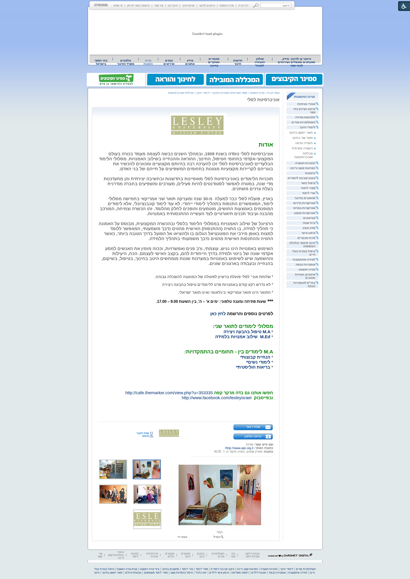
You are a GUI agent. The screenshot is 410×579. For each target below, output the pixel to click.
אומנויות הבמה (305, 264)
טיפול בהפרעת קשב (181, 572)
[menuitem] (296, 62)
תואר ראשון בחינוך (301, 132)
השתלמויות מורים (303, 122)
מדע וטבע (309, 228)
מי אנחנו (118, 5)
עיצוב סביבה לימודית (301, 178)
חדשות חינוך (237, 62)
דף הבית (243, 5)
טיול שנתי (309, 223)
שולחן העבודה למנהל (260, 62)
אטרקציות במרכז (304, 208)
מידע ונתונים (190, 62)
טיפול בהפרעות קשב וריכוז (116, 555)
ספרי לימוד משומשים (156, 572)
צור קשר (158, 5)
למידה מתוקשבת (304, 259)
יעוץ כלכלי (201, 572)
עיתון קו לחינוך (207, 5)
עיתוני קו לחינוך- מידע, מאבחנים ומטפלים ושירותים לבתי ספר (296, 62)
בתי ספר (233, 555)
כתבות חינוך (201, 555)
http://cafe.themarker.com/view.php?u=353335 (169, 392)
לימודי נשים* (258, 362)
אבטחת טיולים (133, 572)
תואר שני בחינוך (302, 138)
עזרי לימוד (308, 193)
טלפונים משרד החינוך (125, 62)
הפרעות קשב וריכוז (302, 168)
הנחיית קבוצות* (255, 357)
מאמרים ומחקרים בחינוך (214, 62)
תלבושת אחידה (305, 117)
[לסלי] (219, 495)
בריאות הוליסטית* (253, 367)
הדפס (145, 436)
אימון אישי (308, 233)
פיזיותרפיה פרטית (152, 555)
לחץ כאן (218, 313)
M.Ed (265, 336)
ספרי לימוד (308, 188)
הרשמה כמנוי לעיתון (138, 5)
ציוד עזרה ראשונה (149, 569)
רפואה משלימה (240, 572)
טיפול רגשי (308, 183)
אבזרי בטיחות (306, 104)
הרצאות (310, 173)
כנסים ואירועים (169, 62)
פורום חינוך (188, 5)
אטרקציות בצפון (304, 213)
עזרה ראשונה (306, 269)
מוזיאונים (309, 218)
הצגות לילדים (258, 572)
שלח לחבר (142, 433)
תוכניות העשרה (305, 163)
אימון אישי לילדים (219, 572)
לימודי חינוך (307, 127)
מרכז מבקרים (306, 238)
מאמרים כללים (169, 555)
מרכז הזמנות (226, 5)
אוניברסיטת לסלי (263, 99)
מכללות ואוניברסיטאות (303, 155)
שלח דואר (253, 427)
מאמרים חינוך (185, 555)
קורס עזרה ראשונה (127, 569)
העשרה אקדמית (302, 148)
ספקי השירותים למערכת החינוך (229, 92)
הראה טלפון (253, 436)
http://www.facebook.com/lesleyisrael (217, 397)
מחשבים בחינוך (305, 198)
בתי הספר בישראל (100, 62)
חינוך (96, 572)
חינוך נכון (173, 5)
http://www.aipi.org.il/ (239, 448)
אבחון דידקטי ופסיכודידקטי (252, 555)
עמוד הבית (273, 92)
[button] (256, 5)
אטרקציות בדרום (304, 203)
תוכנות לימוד (135, 555)
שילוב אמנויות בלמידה (237, 336)
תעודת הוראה (304, 143)
